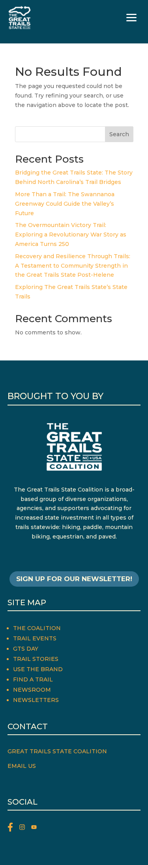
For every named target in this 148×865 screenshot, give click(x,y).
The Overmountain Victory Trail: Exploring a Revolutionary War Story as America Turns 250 (70, 234)
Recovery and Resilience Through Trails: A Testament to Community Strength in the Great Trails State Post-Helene (72, 266)
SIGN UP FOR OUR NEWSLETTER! (74, 579)
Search (119, 134)
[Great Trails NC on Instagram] (25, 828)
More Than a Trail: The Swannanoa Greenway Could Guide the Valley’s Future (64, 204)
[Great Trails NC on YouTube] (36, 828)
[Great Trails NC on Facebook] (13, 828)
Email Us (21, 765)
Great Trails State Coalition (57, 751)
